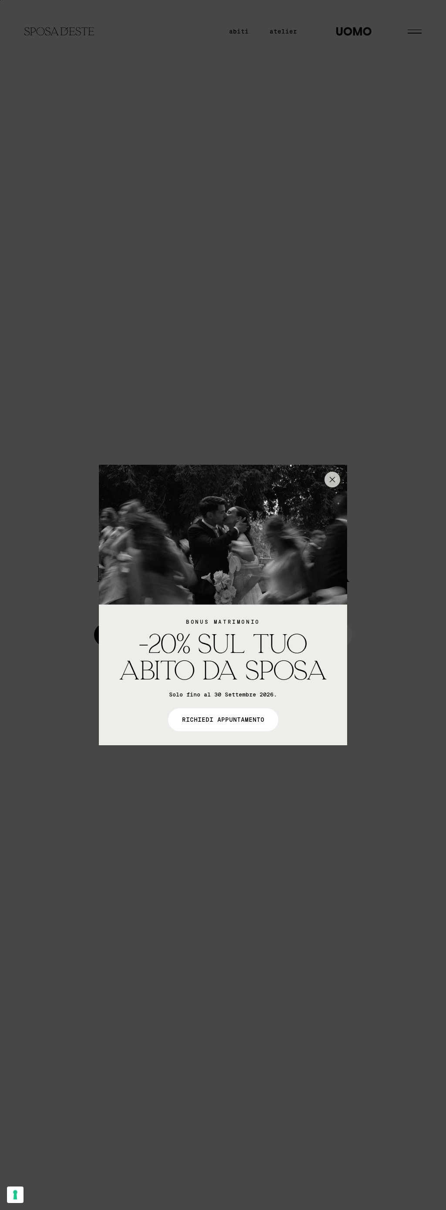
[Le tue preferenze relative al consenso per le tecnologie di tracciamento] (15, 1194)
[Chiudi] (332, 479)
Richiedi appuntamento (223, 719)
